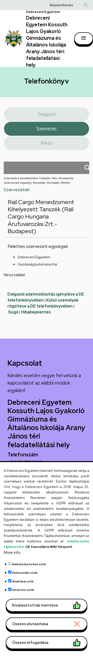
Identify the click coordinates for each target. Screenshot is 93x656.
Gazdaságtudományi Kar (38, 264)
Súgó (13, 312)
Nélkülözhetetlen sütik (29, 564)
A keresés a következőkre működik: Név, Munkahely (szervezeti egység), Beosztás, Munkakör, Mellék (38, 180)
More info (12, 552)
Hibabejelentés (36, 312)
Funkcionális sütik (25, 573)
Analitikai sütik (23, 581)
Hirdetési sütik (23, 590)
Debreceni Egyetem (34, 257)
